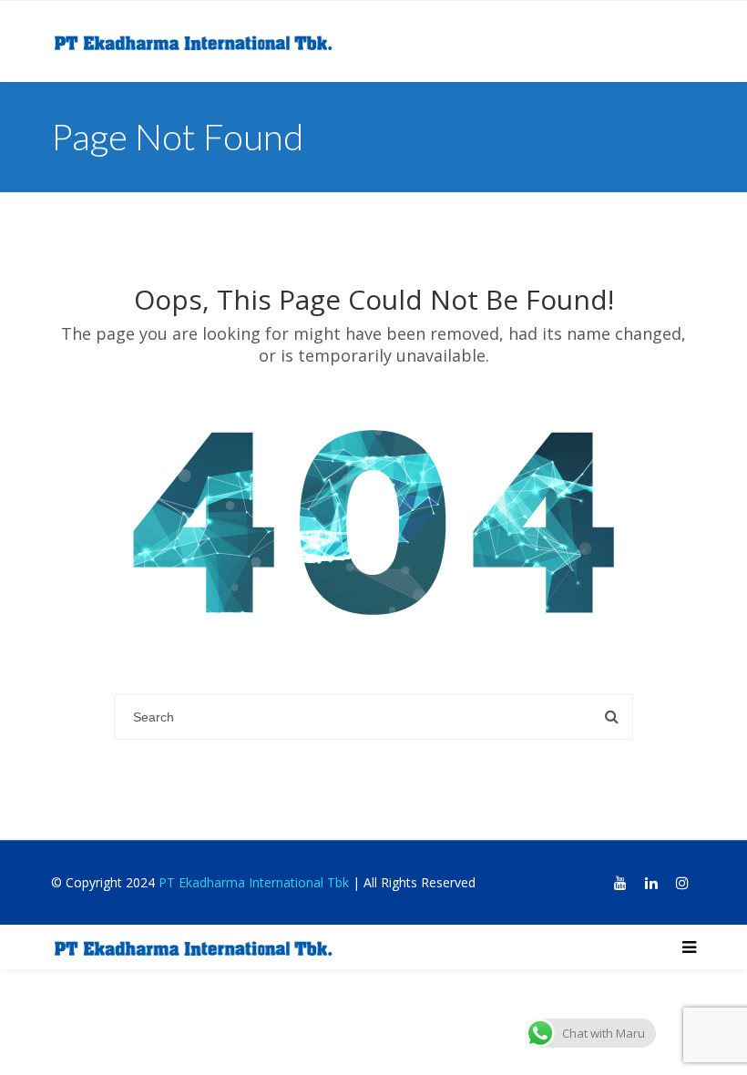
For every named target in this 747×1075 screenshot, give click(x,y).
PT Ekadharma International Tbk (254, 882)
